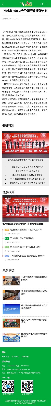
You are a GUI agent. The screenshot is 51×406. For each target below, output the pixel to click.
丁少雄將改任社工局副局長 (27, 171)
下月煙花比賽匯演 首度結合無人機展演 (27, 179)
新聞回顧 (25, 357)
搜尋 (42, 4)
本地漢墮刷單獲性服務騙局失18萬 (27, 175)
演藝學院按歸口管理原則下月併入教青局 (27, 183)
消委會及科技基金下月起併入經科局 (27, 167)
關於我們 (5, 357)
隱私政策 (15, 357)
